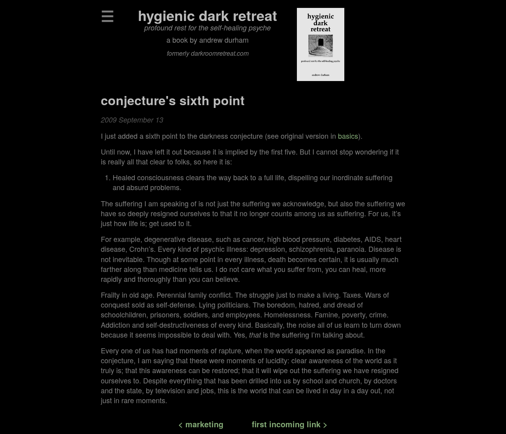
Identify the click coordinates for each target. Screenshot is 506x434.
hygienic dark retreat (207, 15)
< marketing (200, 424)
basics (348, 135)
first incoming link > (290, 424)
